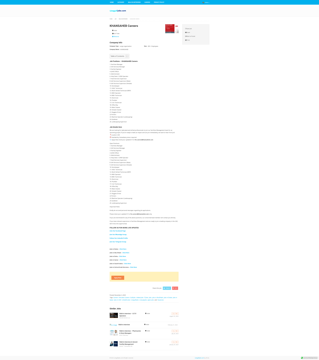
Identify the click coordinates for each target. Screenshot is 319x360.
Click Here (123, 249)
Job (115, 19)
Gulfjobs (133, 297)
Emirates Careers (124, 297)
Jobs (150, 297)
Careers (147, 2)
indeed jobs (139, 297)
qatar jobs (151, 300)
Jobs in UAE (117, 300)
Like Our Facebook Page (118, 231)
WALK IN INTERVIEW (134, 2)
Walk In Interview (123, 19)
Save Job (189, 29)
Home (112, 2)
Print (188, 40)
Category (120, 2)
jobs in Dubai (168, 297)
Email (188, 32)
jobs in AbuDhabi (157, 297)
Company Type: (114, 46)
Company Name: (115, 49)
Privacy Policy (159, 2)
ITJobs (146, 297)
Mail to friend (190, 36)
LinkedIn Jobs (126, 300)
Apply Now (117, 278)
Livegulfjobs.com (199, 358)
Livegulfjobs (135, 300)
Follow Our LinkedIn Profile (119, 238)
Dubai (206, 2)
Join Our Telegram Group (118, 242)
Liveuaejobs (143, 300)
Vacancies (161, 300)
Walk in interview (124, 324)
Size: (145, 46)
